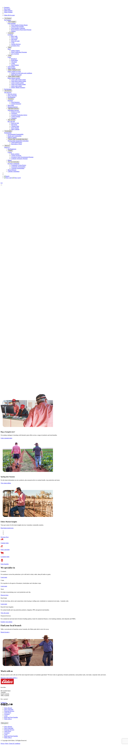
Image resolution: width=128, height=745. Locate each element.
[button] (3, 537)
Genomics (14, 118)
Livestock (10, 33)
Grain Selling (11, 66)
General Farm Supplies (17, 26)
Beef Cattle (14, 36)
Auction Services (16, 44)
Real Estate (7, 9)
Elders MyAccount (9, 15)
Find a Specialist (12, 95)
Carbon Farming (15, 116)
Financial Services (13, 107)
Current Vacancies (16, 155)
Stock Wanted (15, 127)
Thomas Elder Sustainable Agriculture (17, 139)
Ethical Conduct (12, 137)
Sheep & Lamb (15, 41)
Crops (9, 55)
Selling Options (15, 50)
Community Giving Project (18, 165)
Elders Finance (8, 10)
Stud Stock (14, 39)
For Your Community (13, 162)
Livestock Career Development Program (22, 157)
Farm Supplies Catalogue (18, 28)
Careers (10, 150)
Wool (9, 47)
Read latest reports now (7, 528)
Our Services (8, 90)
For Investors (7, 89)
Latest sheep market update (18, 81)
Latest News (7, 712)
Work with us (8, 719)
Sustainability (8, 131)
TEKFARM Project (16, 142)
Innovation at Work (16, 144)
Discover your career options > (9, 677)
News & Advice (12, 94)
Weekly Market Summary (18, 87)
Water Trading (11, 68)
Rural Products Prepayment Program (21, 29)
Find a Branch (8, 708)
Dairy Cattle (14, 38)
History (10, 160)
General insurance (16, 103)
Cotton (13, 63)
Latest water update (16, 86)
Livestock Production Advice (19, 115)
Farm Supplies (12, 21)
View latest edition (6, 483)
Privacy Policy (5, 743)
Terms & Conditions (14, 743)
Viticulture (14, 62)
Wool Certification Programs (19, 52)
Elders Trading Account (14, 70)
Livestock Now (15, 45)
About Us (7, 145)
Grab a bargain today (6, 438)
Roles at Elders (15, 154)
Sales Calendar (15, 129)
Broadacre (14, 58)
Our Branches (11, 97)
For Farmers (8, 18)
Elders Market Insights (14, 76)
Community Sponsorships (18, 166)
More (2, 723)
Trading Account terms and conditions (21, 73)
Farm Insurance (15, 102)
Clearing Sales (15, 126)
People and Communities (14, 136)
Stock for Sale (15, 123)
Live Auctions (15, 53)
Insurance (6, 7)
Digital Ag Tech (15, 112)
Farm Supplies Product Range (19, 25)
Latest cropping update (17, 83)
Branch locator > (5, 632)
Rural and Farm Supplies (11, 717)
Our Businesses (12, 149)
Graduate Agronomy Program (19, 158)
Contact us (4, 702)
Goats (12, 42)
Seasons (13, 31)
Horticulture (14, 60)
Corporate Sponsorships (17, 168)
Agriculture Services (13, 108)
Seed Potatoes (15, 65)
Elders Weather (8, 12)
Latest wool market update (18, 84)
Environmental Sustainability (16, 134)
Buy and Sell (11, 119)
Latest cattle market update (18, 79)
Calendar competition (13, 171)
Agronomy (14, 113)
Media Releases (12, 170)
